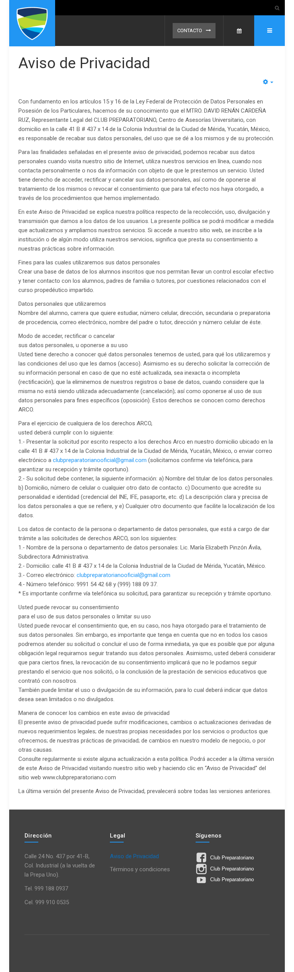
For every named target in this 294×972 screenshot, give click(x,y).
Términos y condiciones (140, 869)
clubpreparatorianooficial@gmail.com (100, 460)
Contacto (189, 30)
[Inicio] (32, 23)
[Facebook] (202, 859)
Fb (239, 30)
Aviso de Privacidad (84, 63)
